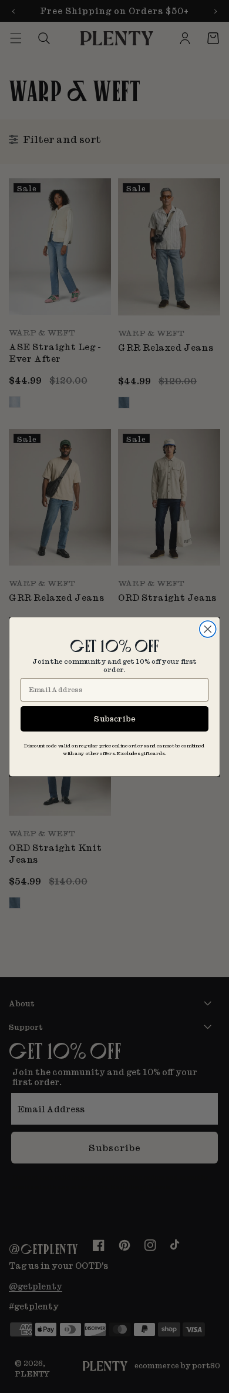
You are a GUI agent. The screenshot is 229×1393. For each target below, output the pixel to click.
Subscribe (114, 718)
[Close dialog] (208, 629)
